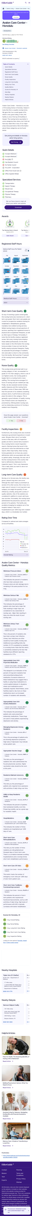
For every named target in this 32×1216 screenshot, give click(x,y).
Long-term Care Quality (11, 82)
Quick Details (8, 67)
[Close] (28, 1210)
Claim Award (9, 235)
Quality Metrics (9, 87)
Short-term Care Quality (11, 74)
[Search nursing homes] (26, 3)
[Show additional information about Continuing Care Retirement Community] (12, 159)
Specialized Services (11, 69)
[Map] (16, 957)
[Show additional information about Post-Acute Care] (20, 171)
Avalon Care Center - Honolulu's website (16, 48)
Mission (4, 1173)
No (22, 420)
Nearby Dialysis (9, 97)
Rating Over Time (10, 84)
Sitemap (19, 1182)
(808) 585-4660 (7, 1022)
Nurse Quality (9, 77)
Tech (3, 1177)
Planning (19, 1170)
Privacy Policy (21, 1179)
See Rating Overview (8, 44)
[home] (8, 3)
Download (16, 17)
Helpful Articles (9, 99)
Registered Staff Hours (11, 72)
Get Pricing (14, 142)
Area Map (7, 92)
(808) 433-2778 (7, 991)
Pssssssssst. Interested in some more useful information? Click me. (17, 1210)
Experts (4, 1180)
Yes (12, 420)
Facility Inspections (10, 79)
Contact (4, 1170)
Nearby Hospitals (10, 94)
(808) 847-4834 (7, 55)
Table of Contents (9, 64)
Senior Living (10, 8)
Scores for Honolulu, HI (11, 89)
